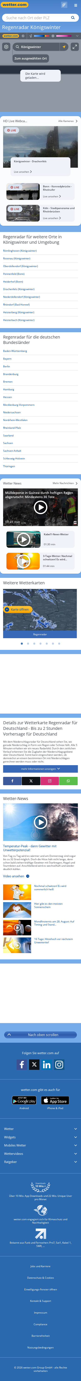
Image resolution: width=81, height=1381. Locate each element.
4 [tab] (40, 644)
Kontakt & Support (40, 1301)
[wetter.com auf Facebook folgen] (22, 1065)
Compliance (40, 1324)
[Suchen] (72, 18)
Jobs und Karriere (40, 1266)
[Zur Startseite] (16, 4)
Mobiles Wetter (15, 1145)
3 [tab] (34, 644)
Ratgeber (10, 1162)
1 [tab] (22, 644)
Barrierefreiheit (41, 1336)
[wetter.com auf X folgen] (34, 1065)
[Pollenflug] (64, 5)
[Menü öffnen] (74, 4)
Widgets (10, 1137)
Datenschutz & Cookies (40, 1278)
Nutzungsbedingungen (40, 1347)
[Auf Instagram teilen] (49, 781)
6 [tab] (53, 644)
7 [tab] (59, 644)
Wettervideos (13, 1153)
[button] (40, 1129)
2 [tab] (28, 644)
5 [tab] (47, 644)
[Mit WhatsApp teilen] (68, 781)
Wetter (9, 1129)
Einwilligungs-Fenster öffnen (40, 1289)
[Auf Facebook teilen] (12, 781)
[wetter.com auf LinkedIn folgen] (47, 1065)
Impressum (40, 1312)
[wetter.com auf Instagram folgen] (59, 1065)
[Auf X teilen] (31, 781)
